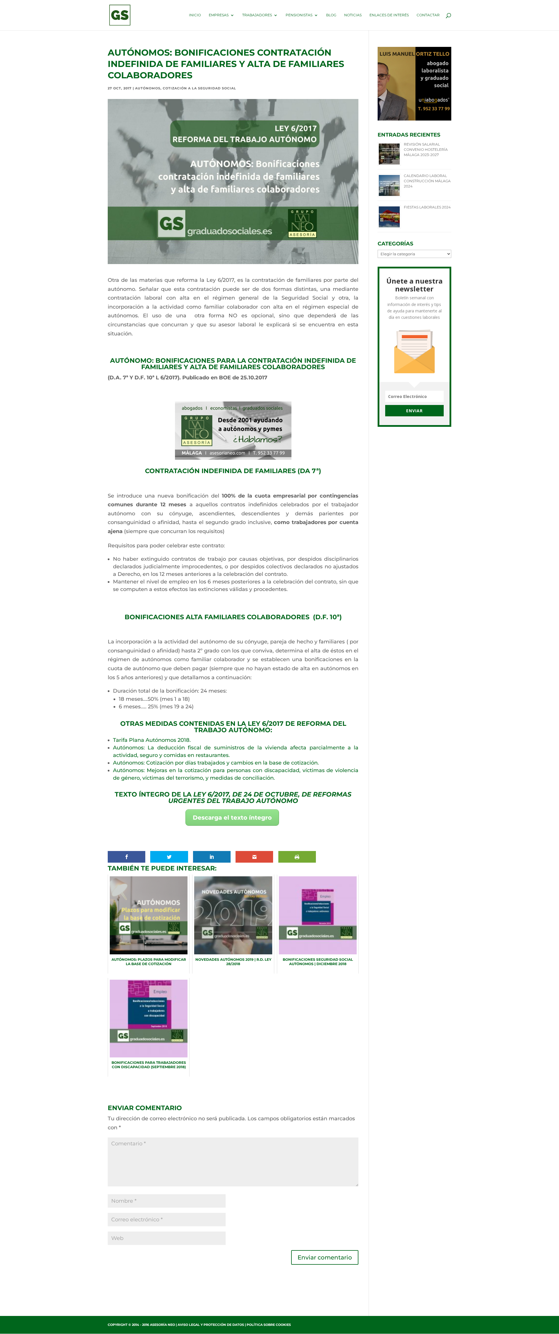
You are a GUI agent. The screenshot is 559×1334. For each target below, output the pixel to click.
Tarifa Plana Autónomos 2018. (152, 740)
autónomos (147, 88)
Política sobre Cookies (269, 1325)
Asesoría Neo (162, 1325)
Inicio (195, 15)
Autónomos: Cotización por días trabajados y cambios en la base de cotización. (216, 763)
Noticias (353, 15)
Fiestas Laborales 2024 (427, 207)
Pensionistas (299, 15)
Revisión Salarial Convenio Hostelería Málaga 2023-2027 (426, 149)
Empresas (219, 15)
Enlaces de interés (389, 15)
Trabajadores (257, 15)
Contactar (428, 15)
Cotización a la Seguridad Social (199, 88)
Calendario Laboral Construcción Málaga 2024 (427, 181)
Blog (331, 15)
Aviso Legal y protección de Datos (211, 1325)
